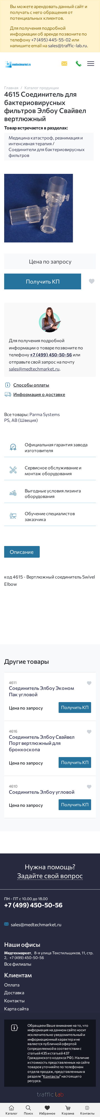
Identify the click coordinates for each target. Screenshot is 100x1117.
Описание (22, 552)
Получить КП (75, 707)
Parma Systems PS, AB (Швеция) (32, 417)
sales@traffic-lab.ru (67, 45)
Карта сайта (16, 1008)
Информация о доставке (39, 394)
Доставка (14, 992)
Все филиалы (17, 963)
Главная (11, 87)
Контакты (14, 1000)
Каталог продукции (41, 87)
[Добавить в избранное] (91, 281)
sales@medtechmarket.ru (34, 368)
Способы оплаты (31, 384)
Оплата (11, 984)
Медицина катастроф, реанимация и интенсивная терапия (46, 140)
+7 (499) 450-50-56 (51, 354)
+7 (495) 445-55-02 (51, 39)
